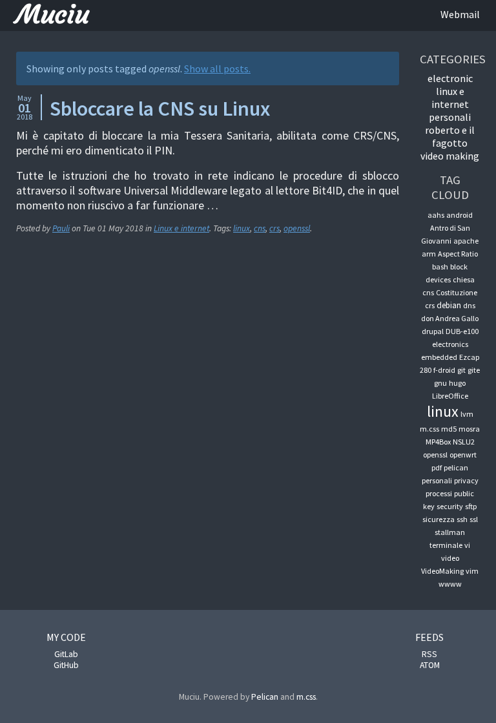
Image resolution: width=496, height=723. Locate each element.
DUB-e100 (462, 331)
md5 (449, 429)
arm (429, 253)
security (450, 506)
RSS (429, 654)
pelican (456, 467)
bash (440, 266)
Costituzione (456, 292)
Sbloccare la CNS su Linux (160, 108)
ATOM (430, 665)
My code (66, 637)
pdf (436, 467)
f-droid (444, 370)
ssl (474, 519)
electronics (450, 344)
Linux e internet (181, 228)
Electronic (450, 78)
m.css (429, 429)
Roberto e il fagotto (450, 136)
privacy (466, 480)
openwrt (463, 454)
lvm (466, 414)
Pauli (61, 228)
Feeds (429, 637)
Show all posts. (217, 68)
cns (259, 228)
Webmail (460, 14)
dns (469, 305)
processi (439, 493)
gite (474, 370)
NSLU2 (464, 441)
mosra (469, 429)
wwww (450, 584)
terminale (445, 545)
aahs (436, 215)
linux (241, 228)
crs (274, 228)
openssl (297, 228)
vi (467, 545)
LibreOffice (450, 396)
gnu (440, 383)
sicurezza (438, 519)
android (459, 215)
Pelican (264, 696)
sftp (471, 506)
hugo (457, 383)
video (450, 558)
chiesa (464, 279)
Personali (450, 116)
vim (472, 571)
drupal (433, 331)
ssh (462, 519)
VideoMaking (442, 571)
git (461, 370)
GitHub (66, 665)
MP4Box (438, 441)
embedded (439, 357)
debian (449, 305)
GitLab (66, 654)
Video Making (449, 155)
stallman (450, 532)
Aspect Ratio (458, 253)
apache (466, 241)
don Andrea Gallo (450, 318)
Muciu (52, 14)
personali (437, 480)
